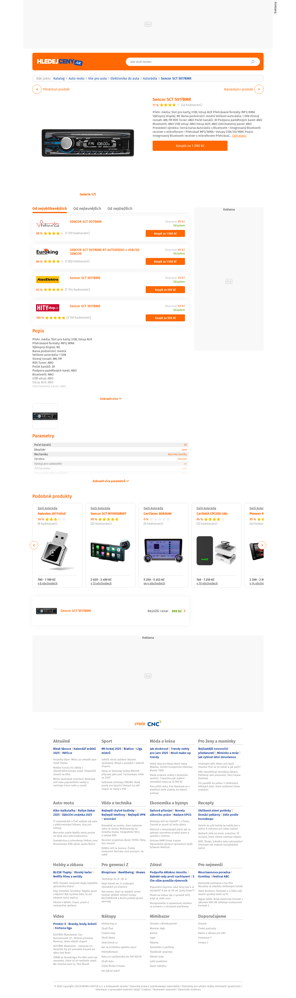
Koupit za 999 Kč (165, 290)
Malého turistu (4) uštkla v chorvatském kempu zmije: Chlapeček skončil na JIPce (74, 771)
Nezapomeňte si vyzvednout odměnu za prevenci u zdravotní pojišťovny (171, 904)
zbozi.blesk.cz (109, 942)
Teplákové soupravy (161, 952)
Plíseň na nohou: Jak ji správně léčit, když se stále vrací (170, 896)
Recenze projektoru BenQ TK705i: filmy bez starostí (123, 841)
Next (262, 545)
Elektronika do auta (125, 78)
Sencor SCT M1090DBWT (108, 513)
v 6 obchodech (48, 584)
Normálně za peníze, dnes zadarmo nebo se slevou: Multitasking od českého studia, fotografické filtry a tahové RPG (122, 830)
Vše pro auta (97, 78)
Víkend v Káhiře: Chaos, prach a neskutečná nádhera (71, 903)
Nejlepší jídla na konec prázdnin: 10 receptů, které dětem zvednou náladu (219, 834)
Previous (34, 545)
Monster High (157, 928)
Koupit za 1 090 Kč (190, 145)
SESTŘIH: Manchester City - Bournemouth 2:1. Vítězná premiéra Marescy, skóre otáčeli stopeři (73, 938)
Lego (152, 937)
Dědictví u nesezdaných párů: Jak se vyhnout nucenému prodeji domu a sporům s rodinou (170, 833)
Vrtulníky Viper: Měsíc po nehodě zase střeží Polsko (74, 761)
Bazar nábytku (158, 966)
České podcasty (207, 928)
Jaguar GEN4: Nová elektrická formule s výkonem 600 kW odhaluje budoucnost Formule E (220, 902)
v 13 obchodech (101, 584)
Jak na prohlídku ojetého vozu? (119, 947)
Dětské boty (156, 956)
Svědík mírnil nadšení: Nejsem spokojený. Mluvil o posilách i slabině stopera (123, 763)
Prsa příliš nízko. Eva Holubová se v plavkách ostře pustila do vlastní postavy (170, 789)
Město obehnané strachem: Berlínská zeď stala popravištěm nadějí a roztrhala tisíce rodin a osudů (74, 782)
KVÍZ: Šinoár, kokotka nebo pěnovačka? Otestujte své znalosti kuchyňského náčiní (220, 845)
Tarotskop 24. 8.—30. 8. (114, 879)
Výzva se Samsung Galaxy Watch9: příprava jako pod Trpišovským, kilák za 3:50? (123, 774)
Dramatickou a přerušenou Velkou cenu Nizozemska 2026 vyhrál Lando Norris (75, 842)
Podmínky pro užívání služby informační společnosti (211, 986)
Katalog (59, 78)
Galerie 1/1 (88, 194)
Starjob (202, 923)
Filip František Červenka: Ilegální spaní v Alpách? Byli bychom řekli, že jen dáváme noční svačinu (75, 894)
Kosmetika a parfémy (162, 947)
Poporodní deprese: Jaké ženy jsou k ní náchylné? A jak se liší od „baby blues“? (172, 888)
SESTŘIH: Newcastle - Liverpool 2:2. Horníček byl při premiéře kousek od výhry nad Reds (74, 949)
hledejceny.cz (109, 923)
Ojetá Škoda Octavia (113, 966)
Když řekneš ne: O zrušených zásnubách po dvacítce (118, 885)
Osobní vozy (108, 933)
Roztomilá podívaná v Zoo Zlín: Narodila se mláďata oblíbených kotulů (220, 884)
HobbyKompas (110, 952)
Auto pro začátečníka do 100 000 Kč (122, 956)
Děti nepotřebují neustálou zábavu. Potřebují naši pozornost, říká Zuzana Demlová (219, 775)
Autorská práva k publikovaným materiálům (155, 986)
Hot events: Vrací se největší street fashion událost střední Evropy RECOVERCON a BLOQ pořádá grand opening (122, 896)
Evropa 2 (203, 942)
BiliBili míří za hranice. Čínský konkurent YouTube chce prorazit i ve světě (123, 851)
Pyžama (154, 942)
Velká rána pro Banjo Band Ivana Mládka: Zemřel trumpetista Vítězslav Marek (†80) (171, 767)
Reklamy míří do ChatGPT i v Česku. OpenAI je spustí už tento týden (170, 822)
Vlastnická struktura (189, 989)
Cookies (146, 989)
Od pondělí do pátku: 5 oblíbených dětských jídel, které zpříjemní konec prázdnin (219, 786)
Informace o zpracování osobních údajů (118, 989)
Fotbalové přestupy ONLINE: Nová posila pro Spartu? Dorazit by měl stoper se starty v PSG (121, 785)
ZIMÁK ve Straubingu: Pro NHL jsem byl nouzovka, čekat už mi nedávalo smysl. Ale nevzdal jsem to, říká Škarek (75, 960)
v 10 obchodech (207, 584)
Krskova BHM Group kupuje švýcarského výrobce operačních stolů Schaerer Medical (171, 844)
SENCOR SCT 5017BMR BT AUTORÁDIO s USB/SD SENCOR (104, 251)
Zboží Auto (108, 961)
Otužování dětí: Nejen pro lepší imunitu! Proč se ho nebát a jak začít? (219, 765)
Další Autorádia (47, 508)
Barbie (153, 933)
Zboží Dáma (108, 937)
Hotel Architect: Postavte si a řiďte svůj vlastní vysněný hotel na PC (220, 892)
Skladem (179, 226)
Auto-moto (76, 78)
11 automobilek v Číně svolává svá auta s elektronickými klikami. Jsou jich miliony (75, 824)
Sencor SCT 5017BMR (172, 99)
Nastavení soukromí (164, 989)
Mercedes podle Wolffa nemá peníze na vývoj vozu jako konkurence (74, 834)
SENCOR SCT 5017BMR (86, 221)
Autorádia (150, 78)
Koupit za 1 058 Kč (165, 261)
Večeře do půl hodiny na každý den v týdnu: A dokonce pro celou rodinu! (219, 827)
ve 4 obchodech (154, 584)
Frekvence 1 (204, 937)
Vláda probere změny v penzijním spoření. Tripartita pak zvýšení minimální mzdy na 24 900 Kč (169, 778)
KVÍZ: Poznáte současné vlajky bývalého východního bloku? (75, 884)
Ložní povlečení (158, 961)
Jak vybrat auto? (111, 971)
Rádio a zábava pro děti (212, 933)
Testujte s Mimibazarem (163, 923)
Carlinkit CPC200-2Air (212, 513)
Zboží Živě (107, 928)
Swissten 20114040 (52, 513)
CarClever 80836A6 (158, 513)
